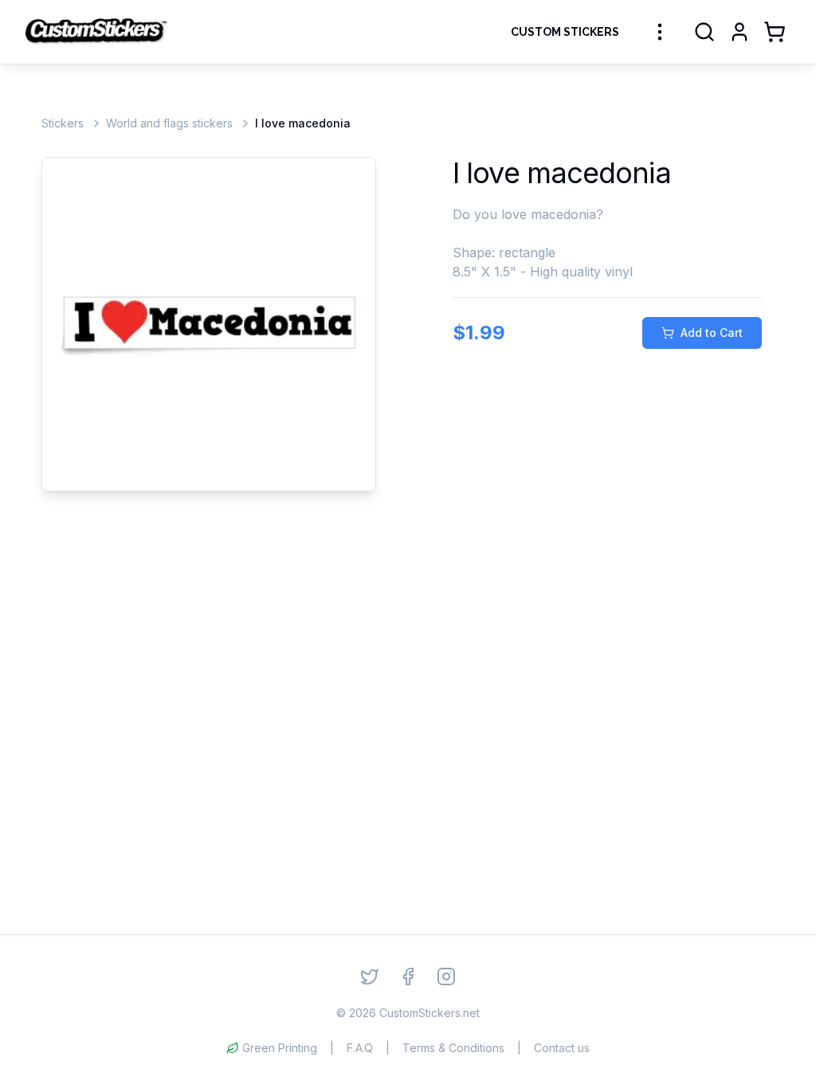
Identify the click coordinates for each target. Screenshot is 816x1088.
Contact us (562, 1048)
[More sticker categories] (660, 32)
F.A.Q (360, 1048)
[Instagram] (446, 976)
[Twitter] (369, 976)
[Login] (739, 32)
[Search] (704, 32)
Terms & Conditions (453, 1048)
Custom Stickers (565, 31)
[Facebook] (408, 976)
